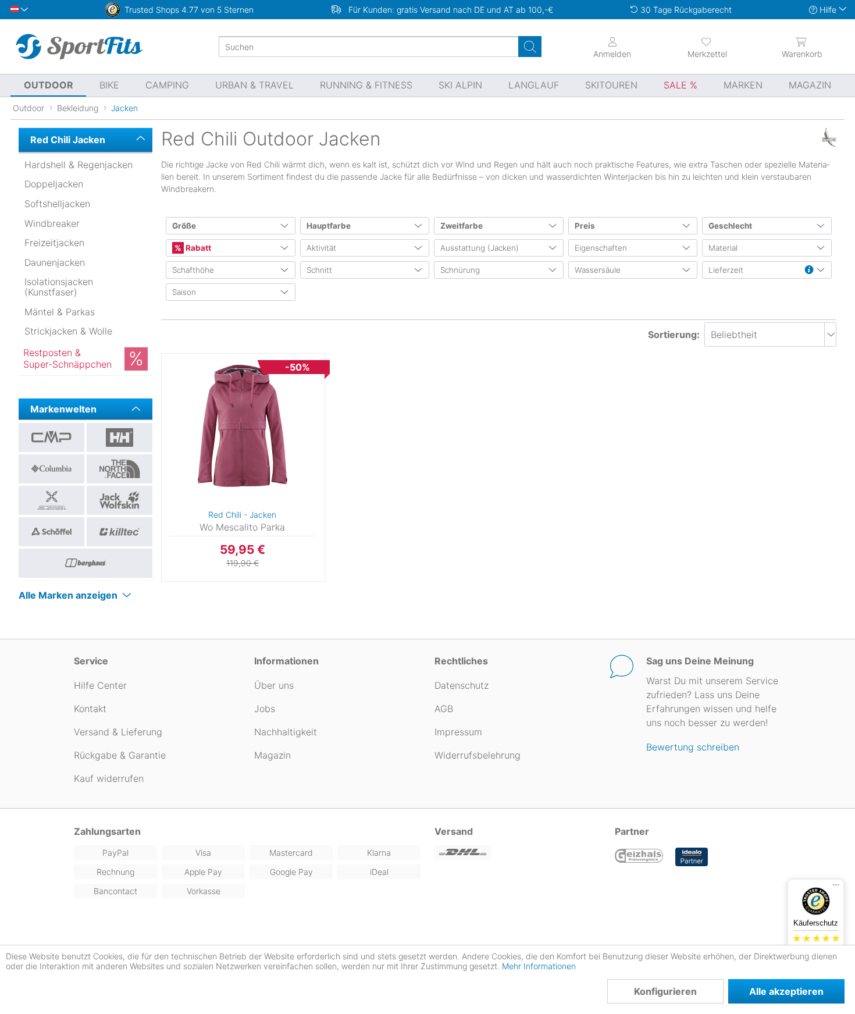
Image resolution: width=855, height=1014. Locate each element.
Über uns (274, 685)
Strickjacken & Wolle (68, 331)
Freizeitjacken (54, 242)
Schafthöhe (193, 270)
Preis (585, 225)
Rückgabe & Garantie (120, 755)
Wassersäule (598, 270)
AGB (443, 708)
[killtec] (119, 532)
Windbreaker (52, 223)
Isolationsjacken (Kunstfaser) (58, 287)
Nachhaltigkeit (285, 732)
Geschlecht (730, 225)
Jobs (264, 708)
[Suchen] (530, 46)
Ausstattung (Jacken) (479, 247)
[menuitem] (707, 46)
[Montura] (51, 500)
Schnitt (319, 270)
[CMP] (51, 437)
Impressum (458, 732)
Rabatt (197, 247)
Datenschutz (461, 685)
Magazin (272, 755)
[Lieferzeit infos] (809, 270)
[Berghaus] (85, 563)
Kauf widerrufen (109, 778)
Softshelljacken (57, 203)
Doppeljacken (53, 184)
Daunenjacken (54, 262)
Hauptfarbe (329, 225)
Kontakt (90, 708)
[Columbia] (51, 469)
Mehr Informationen (539, 966)
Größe (184, 225)
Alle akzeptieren (786, 991)
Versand (453, 831)
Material (723, 247)
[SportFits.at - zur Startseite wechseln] (79, 46)
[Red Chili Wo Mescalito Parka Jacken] (242, 426)
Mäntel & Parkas (59, 312)
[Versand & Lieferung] (517, 852)
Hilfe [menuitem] (828, 10)
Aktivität (321, 247)
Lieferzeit (725, 270)
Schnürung (460, 270)
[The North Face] (119, 469)
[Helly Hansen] (119, 437)
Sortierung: (674, 334)
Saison (184, 292)
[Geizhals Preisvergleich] (639, 857)
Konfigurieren (665, 991)
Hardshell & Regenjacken (78, 164)
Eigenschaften (601, 247)
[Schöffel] (51, 532)
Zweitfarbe (461, 225)
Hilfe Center (100, 685)
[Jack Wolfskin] (119, 500)
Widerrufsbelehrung (477, 755)
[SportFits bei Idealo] (691, 857)
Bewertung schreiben (692, 747)
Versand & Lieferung (118, 732)
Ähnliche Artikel (243, 582)
